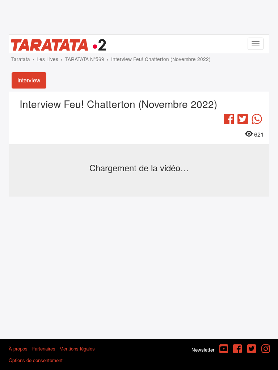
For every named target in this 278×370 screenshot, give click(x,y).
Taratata (20, 59)
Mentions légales (77, 348)
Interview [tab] (29, 80)
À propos (18, 348)
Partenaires (43, 348)
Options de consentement (36, 360)
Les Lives (47, 59)
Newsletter (202, 349)
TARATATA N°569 (84, 59)
